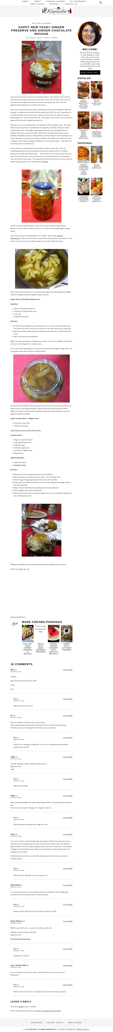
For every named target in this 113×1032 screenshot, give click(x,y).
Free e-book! (37, 4)
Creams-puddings (46, 23)
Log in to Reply (67, 670)
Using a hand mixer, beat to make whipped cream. (26, 430)
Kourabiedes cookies (19, 465)
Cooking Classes (55, 1)
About (37, 1)
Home (33, 23)
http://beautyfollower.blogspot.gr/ (21, 939)
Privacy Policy (55, 1022)
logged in (21, 1006)
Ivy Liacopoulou (31, 37)
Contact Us (71, 4)
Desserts (38, 23)
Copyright (36, 1022)
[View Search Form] (100, 3)
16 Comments (54, 37)
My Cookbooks (78, 1)
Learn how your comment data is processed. (47, 1011)
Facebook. (45, 162)
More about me (89, 72)
